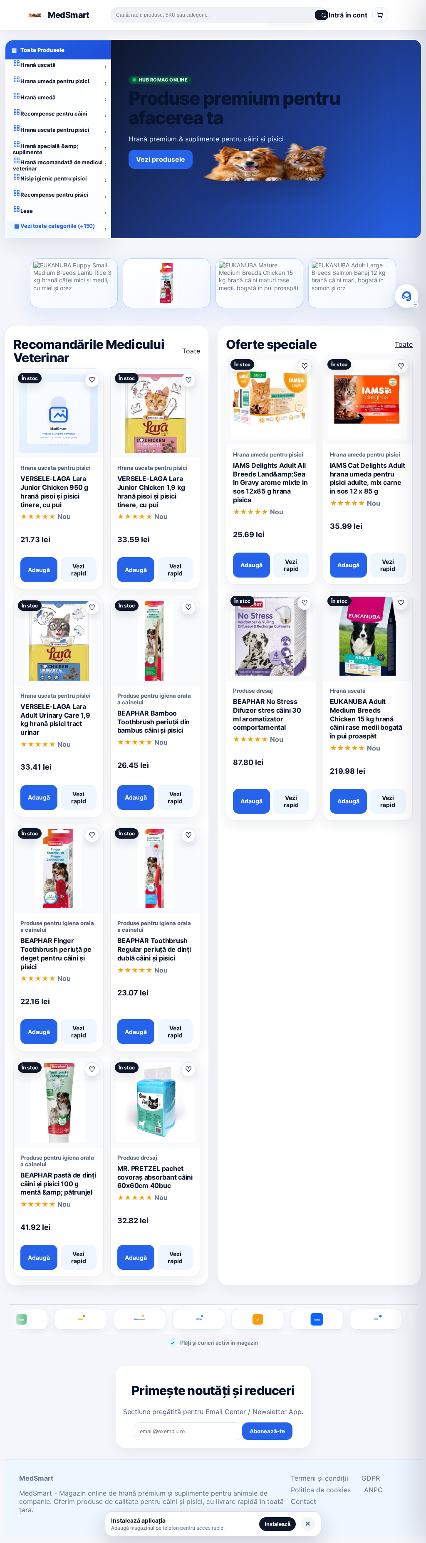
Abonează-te (267, 1431)
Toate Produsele (38, 50)
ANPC (373, 1490)
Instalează (277, 1524)
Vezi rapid (78, 570)
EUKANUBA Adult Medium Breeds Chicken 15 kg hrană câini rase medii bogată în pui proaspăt (366, 718)
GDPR (371, 1478)
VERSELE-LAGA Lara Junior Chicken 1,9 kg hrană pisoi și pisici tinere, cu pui (151, 491)
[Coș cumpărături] (380, 15)
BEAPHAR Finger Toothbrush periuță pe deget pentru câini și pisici (56, 953)
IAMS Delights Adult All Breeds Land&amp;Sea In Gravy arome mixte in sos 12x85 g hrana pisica (270, 482)
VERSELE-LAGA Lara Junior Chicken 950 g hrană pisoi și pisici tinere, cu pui (54, 491)
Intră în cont (348, 15)
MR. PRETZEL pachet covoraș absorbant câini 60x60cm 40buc (155, 1177)
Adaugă (39, 569)
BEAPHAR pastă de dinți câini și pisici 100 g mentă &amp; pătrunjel (58, 1184)
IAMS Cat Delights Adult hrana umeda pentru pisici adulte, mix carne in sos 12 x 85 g (367, 478)
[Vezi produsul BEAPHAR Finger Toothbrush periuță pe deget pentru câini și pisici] (166, 283)
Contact (303, 1501)
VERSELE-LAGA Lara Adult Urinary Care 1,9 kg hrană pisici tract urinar (55, 719)
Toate (191, 351)
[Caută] (321, 15)
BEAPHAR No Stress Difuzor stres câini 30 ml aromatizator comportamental (267, 714)
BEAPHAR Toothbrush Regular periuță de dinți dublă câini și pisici (154, 949)
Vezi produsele (160, 159)
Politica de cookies (321, 1490)
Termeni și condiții (319, 1478)
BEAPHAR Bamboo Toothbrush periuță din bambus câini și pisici (153, 722)
